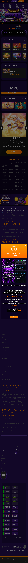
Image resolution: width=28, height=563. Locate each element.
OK (14, 316)
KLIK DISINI (14, 305)
